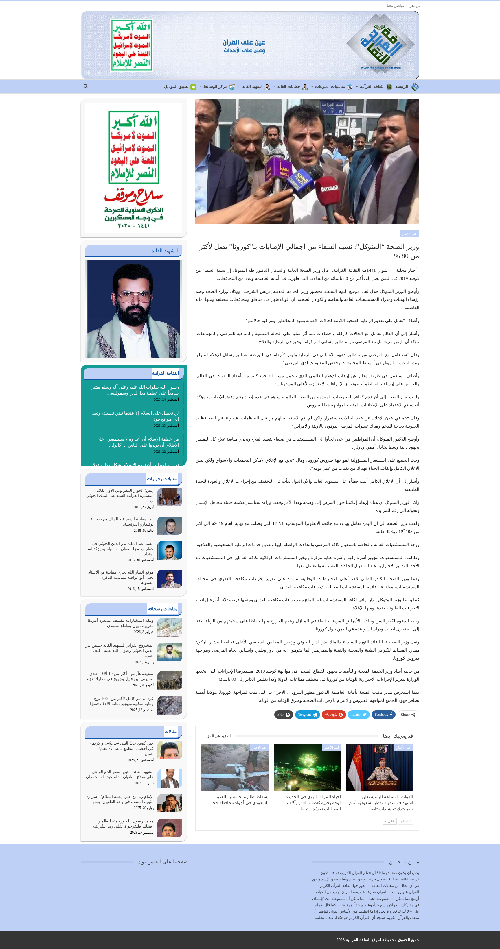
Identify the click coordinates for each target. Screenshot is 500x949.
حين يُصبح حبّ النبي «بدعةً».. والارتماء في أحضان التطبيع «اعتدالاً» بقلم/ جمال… (121, 748)
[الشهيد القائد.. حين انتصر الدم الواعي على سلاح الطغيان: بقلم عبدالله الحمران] (169, 778)
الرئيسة (401, 86)
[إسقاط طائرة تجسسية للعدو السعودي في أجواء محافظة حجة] (235, 767)
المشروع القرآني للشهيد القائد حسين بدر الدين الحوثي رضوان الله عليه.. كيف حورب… (119, 650)
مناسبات (338, 86)
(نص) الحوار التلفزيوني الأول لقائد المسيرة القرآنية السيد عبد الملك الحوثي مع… (120, 495)
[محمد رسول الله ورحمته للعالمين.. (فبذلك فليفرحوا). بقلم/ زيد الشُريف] (169, 828)
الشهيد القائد (252, 86)
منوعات (321, 86)
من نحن (415, 5)
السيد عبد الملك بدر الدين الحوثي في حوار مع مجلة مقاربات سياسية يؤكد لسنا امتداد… (119, 548)
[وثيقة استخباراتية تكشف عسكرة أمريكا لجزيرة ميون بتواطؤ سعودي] (169, 627)
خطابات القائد (288, 86)
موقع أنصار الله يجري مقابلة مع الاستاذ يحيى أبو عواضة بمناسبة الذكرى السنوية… (121, 577)
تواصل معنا (395, 5)
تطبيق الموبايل (176, 86)
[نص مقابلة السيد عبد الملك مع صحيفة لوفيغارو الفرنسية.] (169, 526)
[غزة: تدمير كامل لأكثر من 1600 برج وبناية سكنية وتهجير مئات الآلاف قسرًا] (169, 705)
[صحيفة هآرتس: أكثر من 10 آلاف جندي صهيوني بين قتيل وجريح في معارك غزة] (169, 680)
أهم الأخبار (409, 234)
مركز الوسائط (215, 86)
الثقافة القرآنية (372, 86)
